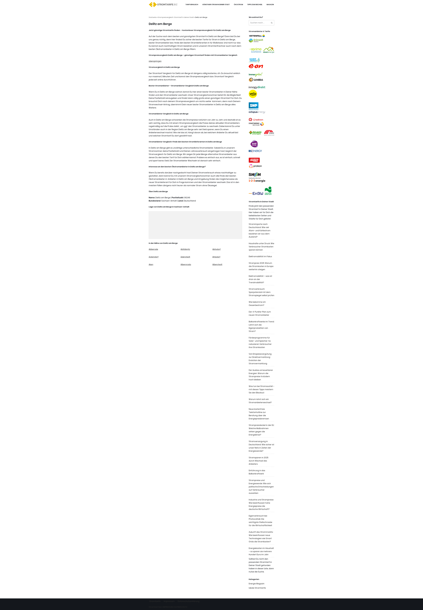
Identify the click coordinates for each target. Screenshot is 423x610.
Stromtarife (155, 601)
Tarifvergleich (191, 5)
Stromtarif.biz (155, 607)
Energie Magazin (256, 583)
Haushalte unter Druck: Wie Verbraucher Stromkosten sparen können (261, 246)
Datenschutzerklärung (188, 601)
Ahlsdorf (216, 257)
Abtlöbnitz (185, 249)
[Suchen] (271, 22)
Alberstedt (217, 264)
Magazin (270, 5)
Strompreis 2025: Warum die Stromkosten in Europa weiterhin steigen (261, 266)
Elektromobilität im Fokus (260, 256)
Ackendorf (154, 257)
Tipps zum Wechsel (254, 5)
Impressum (169, 601)
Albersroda (186, 264)
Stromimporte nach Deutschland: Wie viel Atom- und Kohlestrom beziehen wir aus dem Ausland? (259, 230)
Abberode (153, 249)
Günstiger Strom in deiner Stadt (216, 5)
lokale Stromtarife (257, 588)
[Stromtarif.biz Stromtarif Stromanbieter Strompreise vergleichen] (164, 4)
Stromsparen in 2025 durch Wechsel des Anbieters (258, 460)
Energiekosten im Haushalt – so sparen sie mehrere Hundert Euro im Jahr (261, 551)
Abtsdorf (216, 249)
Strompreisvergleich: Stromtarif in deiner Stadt (176, 17)
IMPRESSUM (168, 607)
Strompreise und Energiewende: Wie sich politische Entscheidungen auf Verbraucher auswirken (261, 486)
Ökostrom (238, 5)
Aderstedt (185, 257)
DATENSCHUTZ (180, 607)
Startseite (152, 17)
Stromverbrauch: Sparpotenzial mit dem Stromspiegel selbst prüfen (261, 292)
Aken (151, 264)
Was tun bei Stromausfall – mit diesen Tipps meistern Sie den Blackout (261, 389)
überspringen (155, 61)
